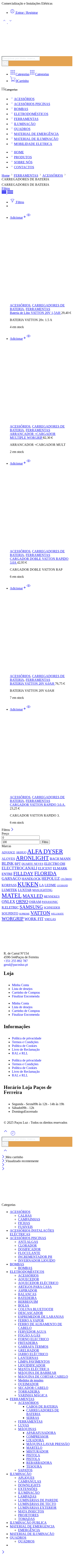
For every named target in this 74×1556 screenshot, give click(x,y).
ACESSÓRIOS (24, 99)
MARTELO (34, 1447)
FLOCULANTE (29, 1253)
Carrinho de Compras (26, 992)
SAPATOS (25, 1470)
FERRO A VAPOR (31, 1320)
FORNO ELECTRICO (33, 1339)
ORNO (22, 901)
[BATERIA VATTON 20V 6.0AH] (41, 632)
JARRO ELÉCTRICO (33, 1354)
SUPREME (24, 914)
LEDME (50, 885)
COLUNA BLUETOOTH (35, 1309)
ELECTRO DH (54, 864)
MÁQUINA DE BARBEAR (37, 1373)
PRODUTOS (23, 157)
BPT (18, 863)
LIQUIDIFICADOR (31, 1365)
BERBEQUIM (28, 1301)
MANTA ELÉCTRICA (33, 1369)
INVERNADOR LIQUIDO (36, 1260)
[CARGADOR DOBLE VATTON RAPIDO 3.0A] (41, 507)
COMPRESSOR (37, 1436)
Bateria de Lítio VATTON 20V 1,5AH (35, 313)
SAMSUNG (31, 907)
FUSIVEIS (25, 1227)
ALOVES (8, 858)
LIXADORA (35, 1440)
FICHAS (24, 1223)
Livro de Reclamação (26, 1049)
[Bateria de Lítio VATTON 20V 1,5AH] (41, 261)
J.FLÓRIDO (66, 879)
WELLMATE (57, 914)
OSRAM (35, 902)
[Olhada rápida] (29, 217)
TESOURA (34, 1466)
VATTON (40, 913)
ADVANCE (8, 852)
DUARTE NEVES (32, 863)
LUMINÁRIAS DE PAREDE (38, 1500)
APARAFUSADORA (41, 1432)
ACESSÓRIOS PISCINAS (32, 104)
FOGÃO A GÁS (29, 1335)
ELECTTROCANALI (19, 868)
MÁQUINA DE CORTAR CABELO (43, 1376)
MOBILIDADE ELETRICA (33, 144)
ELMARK (60, 868)
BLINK (8, 863)
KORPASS (9, 885)
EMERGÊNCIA (29, 1530)
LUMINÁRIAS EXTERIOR (37, 1507)
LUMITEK (9, 890)
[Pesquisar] (5, 63)
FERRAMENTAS (26, 119)
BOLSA (23, 1305)
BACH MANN (60, 859)
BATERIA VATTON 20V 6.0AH (32, 683)
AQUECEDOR (28, 1279)
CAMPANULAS (29, 1481)
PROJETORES (28, 1515)
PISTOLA (33, 1455)
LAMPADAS (27, 1496)
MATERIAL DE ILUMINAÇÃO (36, 139)
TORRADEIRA (29, 1391)
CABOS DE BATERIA (42, 1406)
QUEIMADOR (28, 1384)
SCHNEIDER (52, 907)
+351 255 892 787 (16, 961)
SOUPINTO (10, 913)
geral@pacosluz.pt (16, 964)
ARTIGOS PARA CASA (35, 1286)
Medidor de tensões (30, 1380)
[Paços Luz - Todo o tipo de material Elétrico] (32, 54)
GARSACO (11, 878)
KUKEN (27, 884)
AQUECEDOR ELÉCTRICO (38, 1283)
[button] (18, 217)
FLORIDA (45, 873)
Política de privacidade (26, 1038)
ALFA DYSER (45, 851)
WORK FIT (34, 919)
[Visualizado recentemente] (13, 1135)
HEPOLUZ (51, 878)
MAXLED (33, 896)
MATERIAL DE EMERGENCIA (32, 1526)
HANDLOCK (31, 879)
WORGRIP (13, 918)
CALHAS (25, 1215)
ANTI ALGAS (28, 1242)
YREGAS (50, 919)
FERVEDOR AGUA (32, 1331)
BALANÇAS (27, 1294)
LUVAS (23, 1425)
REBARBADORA (39, 1462)
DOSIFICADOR (29, 1249)
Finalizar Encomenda (25, 996)
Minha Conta (20, 985)
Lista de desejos (22, 989)
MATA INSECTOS (31, 1511)
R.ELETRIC (10, 907)
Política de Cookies (24, 1046)
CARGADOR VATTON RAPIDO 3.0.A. (37, 804)
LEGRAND (62, 885)
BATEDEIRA (27, 1298)
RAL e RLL (20, 1053)
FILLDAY (23, 873)
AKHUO (21, 852)
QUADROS (22, 129)
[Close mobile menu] (3, 1169)
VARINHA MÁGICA (32, 1395)
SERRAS (32, 1418)
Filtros (6, 188)
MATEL (12, 895)
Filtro (45, 842)
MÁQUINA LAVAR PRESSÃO (48, 1444)
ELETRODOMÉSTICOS (31, 114)
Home (6, 175)
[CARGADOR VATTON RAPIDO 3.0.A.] (41, 753)
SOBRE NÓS (23, 162)
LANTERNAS (28, 1358)
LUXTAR (24, 890)
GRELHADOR (28, 1350)
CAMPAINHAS (29, 1219)
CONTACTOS (24, 167)
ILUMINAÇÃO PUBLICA (28, 1522)
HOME (19, 152)
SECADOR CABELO (33, 1388)
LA (41, 885)
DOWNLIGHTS (29, 1485)
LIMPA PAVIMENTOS (34, 1361)
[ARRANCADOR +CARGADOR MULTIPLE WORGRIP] (41, 383)
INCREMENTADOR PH (35, 1256)
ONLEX (8, 901)
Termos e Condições (25, 1042)
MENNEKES (52, 896)
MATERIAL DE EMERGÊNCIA (36, 134)
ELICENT (45, 868)
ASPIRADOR (27, 1290)
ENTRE (7, 874)
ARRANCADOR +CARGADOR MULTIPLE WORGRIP (33, 435)
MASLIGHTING (42, 890)
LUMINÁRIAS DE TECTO (37, 1504)
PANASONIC (50, 902)
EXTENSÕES (27, 1489)
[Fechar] (12, 830)
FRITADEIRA (28, 1343)
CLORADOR (27, 1245)
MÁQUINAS (27, 1429)
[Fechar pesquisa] (5, 1153)
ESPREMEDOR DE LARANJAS (41, 1316)
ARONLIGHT (32, 858)
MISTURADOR (37, 1451)
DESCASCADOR (30, 1313)
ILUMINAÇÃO (25, 124)
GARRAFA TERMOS (33, 1346)
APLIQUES (26, 1477)
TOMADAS (26, 1519)
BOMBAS (21, 109)
